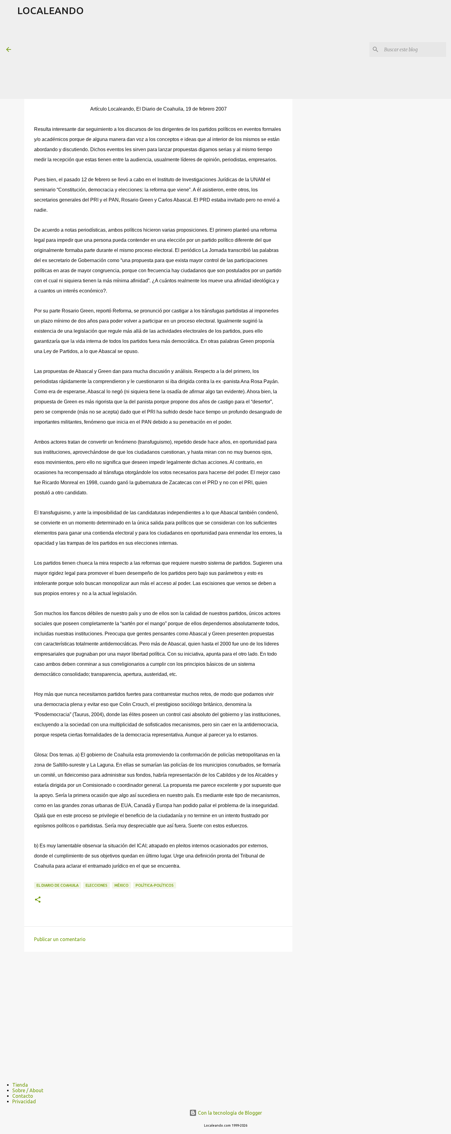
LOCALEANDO (50, 10)
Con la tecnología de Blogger (229, 1113)
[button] (37, 900)
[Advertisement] (166, 59)
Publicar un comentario (60, 939)
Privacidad (24, 1101)
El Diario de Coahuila (58, 885)
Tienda (20, 1085)
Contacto (22, 1096)
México (121, 885)
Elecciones (96, 885)
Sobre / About (27, 1090)
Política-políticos (155, 885)
